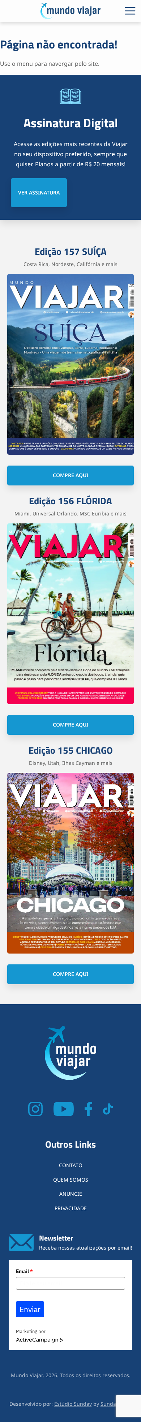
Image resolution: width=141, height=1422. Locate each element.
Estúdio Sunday (73, 1403)
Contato (70, 1165)
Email (24, 1271)
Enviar (30, 1309)
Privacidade (71, 1208)
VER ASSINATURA (39, 192)
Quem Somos (70, 1179)
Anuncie (70, 1193)
